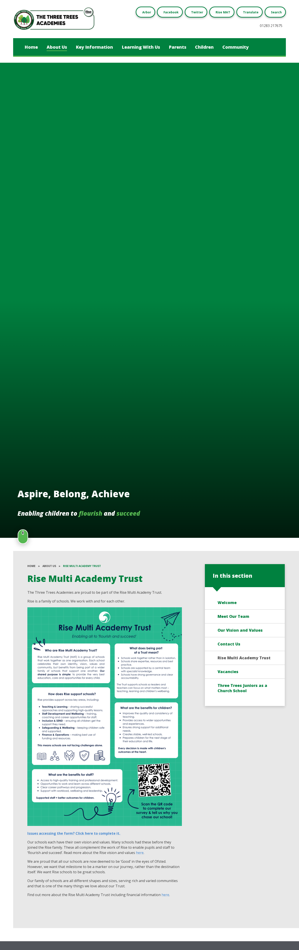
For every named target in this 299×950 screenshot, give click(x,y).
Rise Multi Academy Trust (82, 566)
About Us (49, 566)
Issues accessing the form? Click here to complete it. (74, 833)
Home (31, 566)
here (140, 852)
